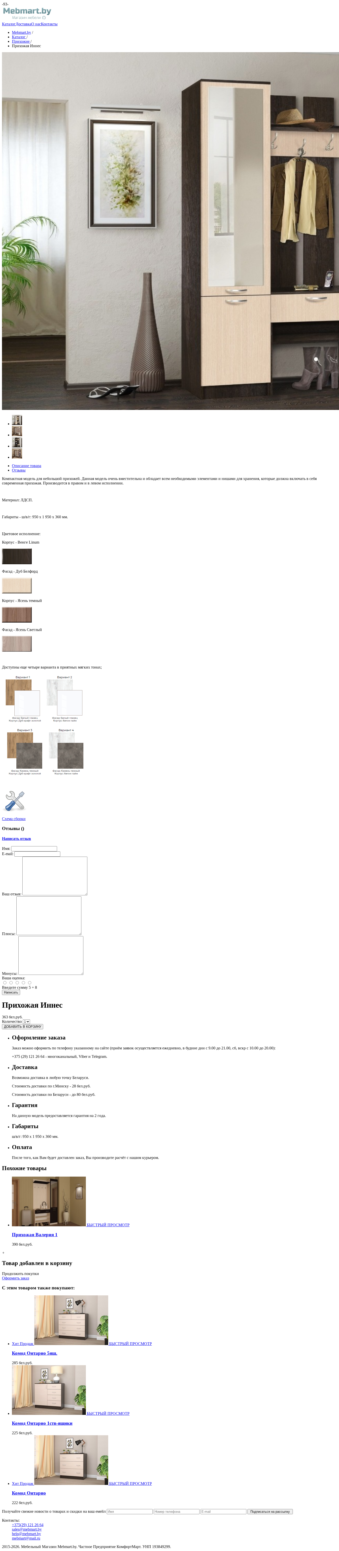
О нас (36, 24)
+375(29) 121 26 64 (27, 1525)
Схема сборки (14, 819)
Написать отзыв (16, 838)
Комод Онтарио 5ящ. (34, 1353)
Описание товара (26, 466)
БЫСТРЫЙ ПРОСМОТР (108, 1225)
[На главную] (27, 19)
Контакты (49, 24)
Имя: (6, 848)
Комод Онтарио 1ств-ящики (42, 1423)
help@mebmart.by (26, 1534)
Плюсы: (8, 934)
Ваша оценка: (13, 978)
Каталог (9, 24)
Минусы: (9, 973)
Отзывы (19, 470)
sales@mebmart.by (27, 1529)
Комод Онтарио (29, 1493)
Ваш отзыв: (11, 894)
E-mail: (7, 854)
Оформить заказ (15, 1278)
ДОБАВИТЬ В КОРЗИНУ (22, 1027)
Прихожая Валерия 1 (35, 1234)
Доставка (23, 24)
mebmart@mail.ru (26, 1538)
